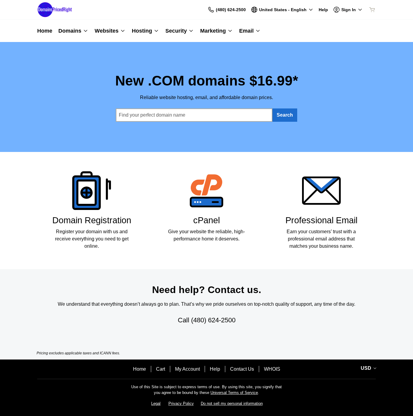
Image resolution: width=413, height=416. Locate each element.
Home (139, 369)
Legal (156, 403)
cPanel (206, 220)
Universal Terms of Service (234, 392)
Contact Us (242, 369)
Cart (160, 369)
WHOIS (272, 369)
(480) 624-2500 (213, 320)
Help (215, 369)
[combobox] (194, 115)
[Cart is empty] (372, 10)
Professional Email (321, 220)
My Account (187, 369)
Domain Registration (91, 220)
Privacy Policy (181, 403)
